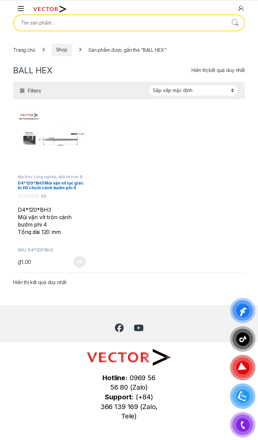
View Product (77, 262)
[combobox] (119, 23)
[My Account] (241, 8)
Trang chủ (24, 49)
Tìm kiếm (234, 23)
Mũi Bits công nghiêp (37, 176)
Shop (62, 49)
